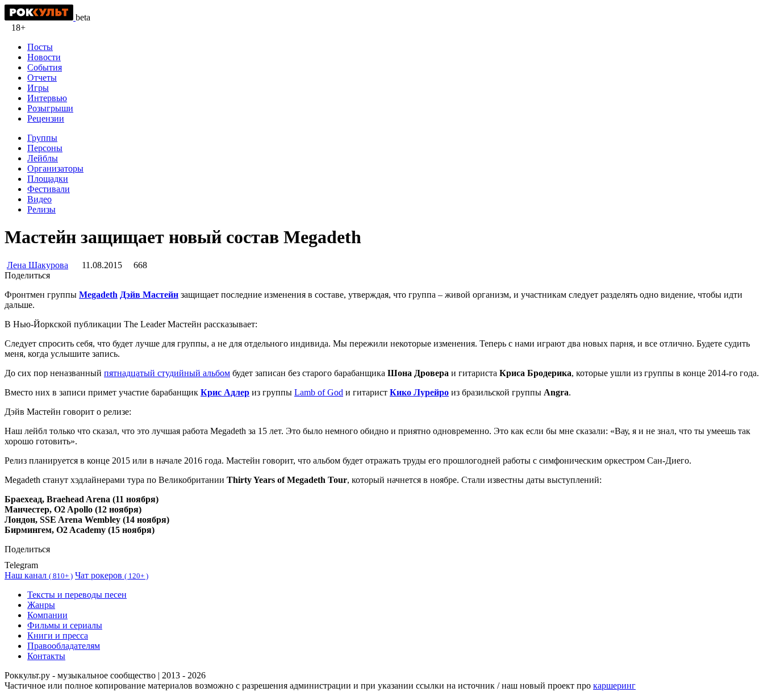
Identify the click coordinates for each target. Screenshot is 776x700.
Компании (47, 615)
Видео (39, 199)
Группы (42, 138)
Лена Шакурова (37, 265)
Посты (40, 47)
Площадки (47, 179)
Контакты (46, 656)
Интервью (47, 98)
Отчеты (42, 77)
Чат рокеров (111, 575)
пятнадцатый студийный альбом (167, 373)
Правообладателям (63, 646)
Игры (38, 88)
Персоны (44, 148)
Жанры (41, 605)
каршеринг (614, 685)
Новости (44, 57)
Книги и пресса (57, 635)
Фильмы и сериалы (64, 625)
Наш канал (39, 575)
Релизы (41, 209)
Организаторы (55, 168)
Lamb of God (318, 392)
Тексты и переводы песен (77, 594)
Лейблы (42, 158)
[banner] (40, 17)
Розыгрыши (50, 108)
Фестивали (48, 189)
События (44, 67)
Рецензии (45, 118)
